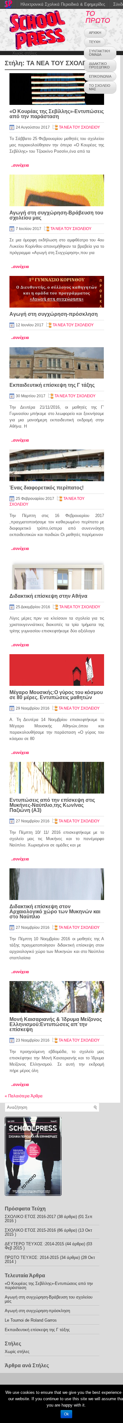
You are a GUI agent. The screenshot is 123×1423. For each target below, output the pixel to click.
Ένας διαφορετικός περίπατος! (46, 487)
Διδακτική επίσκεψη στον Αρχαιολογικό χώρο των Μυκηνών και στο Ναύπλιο (54, 911)
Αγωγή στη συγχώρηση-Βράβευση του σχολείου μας (56, 215)
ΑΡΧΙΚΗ (95, 33)
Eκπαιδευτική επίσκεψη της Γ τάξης (52, 385)
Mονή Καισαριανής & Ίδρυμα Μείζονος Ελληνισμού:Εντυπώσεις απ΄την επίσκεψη (55, 1024)
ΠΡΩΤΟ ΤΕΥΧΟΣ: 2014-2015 (32, 1257)
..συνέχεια (20, 165)
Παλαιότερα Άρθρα (24, 1096)
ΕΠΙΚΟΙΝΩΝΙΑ (100, 76)
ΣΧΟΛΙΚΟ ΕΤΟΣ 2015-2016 (30, 1230)
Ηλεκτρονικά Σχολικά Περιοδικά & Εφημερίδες (62, 4)
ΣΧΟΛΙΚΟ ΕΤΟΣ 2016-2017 (30, 1216)
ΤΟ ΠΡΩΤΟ (97, 17)
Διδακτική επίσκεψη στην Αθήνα (48, 596)
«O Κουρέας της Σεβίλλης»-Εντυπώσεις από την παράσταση (56, 114)
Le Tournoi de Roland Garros (31, 1320)
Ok (66, 1414)
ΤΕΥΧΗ (94, 42)
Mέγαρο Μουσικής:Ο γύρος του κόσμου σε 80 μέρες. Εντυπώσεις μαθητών (56, 695)
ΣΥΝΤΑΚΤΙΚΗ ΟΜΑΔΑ (99, 52)
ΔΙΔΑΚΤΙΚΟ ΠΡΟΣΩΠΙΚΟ (99, 65)
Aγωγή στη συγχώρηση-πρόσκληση (53, 314)
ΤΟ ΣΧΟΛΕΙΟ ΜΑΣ (99, 87)
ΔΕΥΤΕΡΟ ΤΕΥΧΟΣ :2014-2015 (34, 1243)
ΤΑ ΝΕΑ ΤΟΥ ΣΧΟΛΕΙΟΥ (79, 127)
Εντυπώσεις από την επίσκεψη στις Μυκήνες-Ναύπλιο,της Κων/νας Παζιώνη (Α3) (52, 805)
